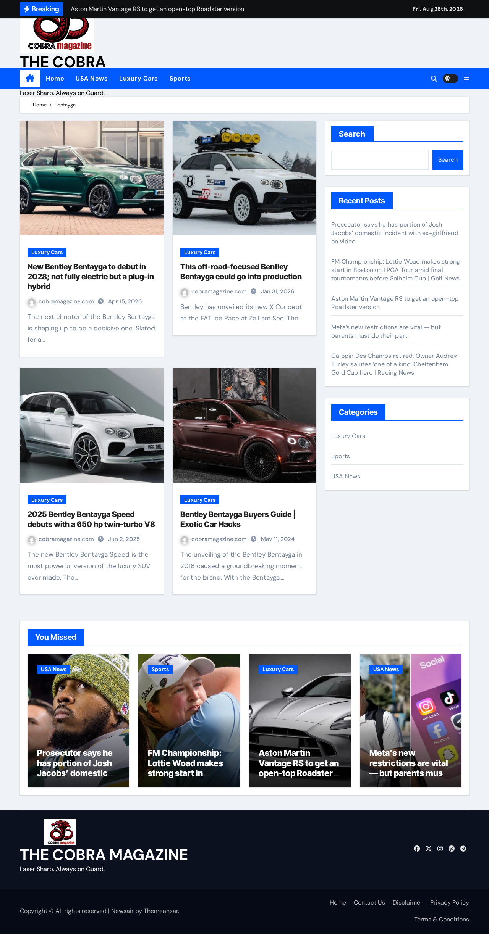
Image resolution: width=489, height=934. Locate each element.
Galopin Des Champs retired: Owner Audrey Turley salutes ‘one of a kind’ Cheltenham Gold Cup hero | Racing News (394, 364)
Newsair (122, 911)
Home (55, 78)
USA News (92, 78)
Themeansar (161, 911)
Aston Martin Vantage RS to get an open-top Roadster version (299, 768)
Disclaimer (408, 903)
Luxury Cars (138, 78)
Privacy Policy (449, 903)
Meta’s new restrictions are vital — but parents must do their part (386, 331)
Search (352, 133)
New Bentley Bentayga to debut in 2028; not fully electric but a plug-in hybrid (91, 276)
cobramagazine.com (67, 301)
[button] (466, 78)
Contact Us (369, 903)
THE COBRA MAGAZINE (104, 855)
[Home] (30, 78)
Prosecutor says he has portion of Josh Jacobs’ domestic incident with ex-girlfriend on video (394, 233)
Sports (180, 78)
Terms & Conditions (441, 919)
